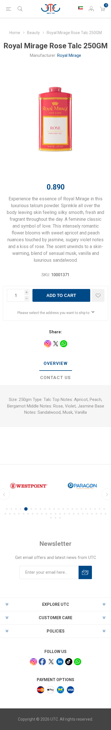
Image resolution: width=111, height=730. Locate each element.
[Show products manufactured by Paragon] (82, 486)
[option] (29, 486)
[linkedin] (59, 661)
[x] (51, 661)
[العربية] (80, 7)
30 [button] (37, 514)
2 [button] (11, 509)
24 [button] (10, 514)
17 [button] (81, 509)
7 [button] (36, 509)
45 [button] (105, 514)
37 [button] (69, 514)
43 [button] (96, 514)
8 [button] (40, 509)
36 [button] (64, 514)
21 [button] (99, 509)
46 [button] (51, 518)
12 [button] (58, 509)
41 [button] (87, 514)
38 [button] (74, 514)
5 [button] (26, 509)
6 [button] (31, 509)
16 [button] (77, 509)
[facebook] (42, 661)
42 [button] (92, 514)
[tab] (55, 364)
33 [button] (51, 514)
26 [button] (19, 514)
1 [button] (7, 509)
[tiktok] (68, 661)
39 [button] (78, 514)
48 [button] (60, 518)
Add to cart (61, 295)
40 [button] (83, 514)
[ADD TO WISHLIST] (98, 295)
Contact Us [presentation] (55, 377)
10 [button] (49, 509)
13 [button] (63, 509)
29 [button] (33, 514)
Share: (55, 331)
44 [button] (101, 514)
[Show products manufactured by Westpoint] (29, 486)
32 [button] (46, 514)
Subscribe (85, 572)
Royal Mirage (69, 55)
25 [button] (14, 514)
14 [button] (68, 509)
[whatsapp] (77, 661)
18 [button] (86, 509)
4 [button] (20, 509)
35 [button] (60, 514)
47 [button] (55, 518)
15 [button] (72, 509)
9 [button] (45, 509)
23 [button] (5, 514)
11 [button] (54, 509)
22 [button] (104, 509)
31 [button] (42, 514)
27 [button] (23, 514)
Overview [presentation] (56, 363)
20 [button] (95, 509)
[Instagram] (33, 661)
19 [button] (90, 509)
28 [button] (28, 514)
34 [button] (55, 514)
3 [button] (16, 509)
